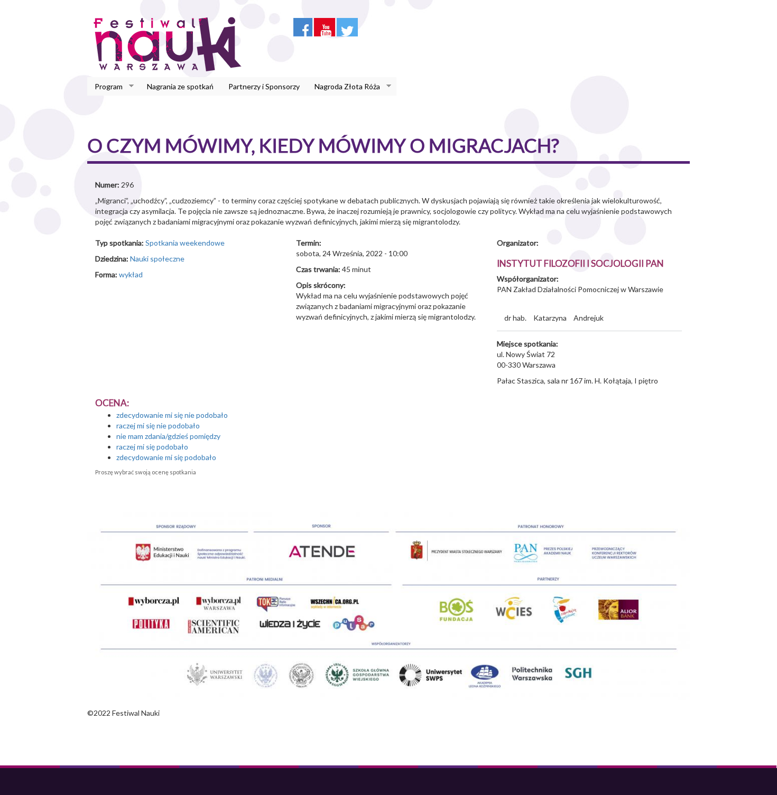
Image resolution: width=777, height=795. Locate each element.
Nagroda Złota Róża (343, 86)
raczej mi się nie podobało (158, 425)
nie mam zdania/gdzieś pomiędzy (168, 436)
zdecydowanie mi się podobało (166, 457)
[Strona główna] (170, 44)
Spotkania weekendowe (185, 242)
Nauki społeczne (157, 258)
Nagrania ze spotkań (180, 86)
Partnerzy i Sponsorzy (264, 86)
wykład (131, 274)
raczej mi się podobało (152, 446)
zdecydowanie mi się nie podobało (172, 414)
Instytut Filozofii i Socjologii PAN (580, 263)
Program (105, 86)
